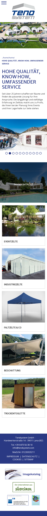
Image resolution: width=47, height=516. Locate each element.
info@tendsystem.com (23, 447)
